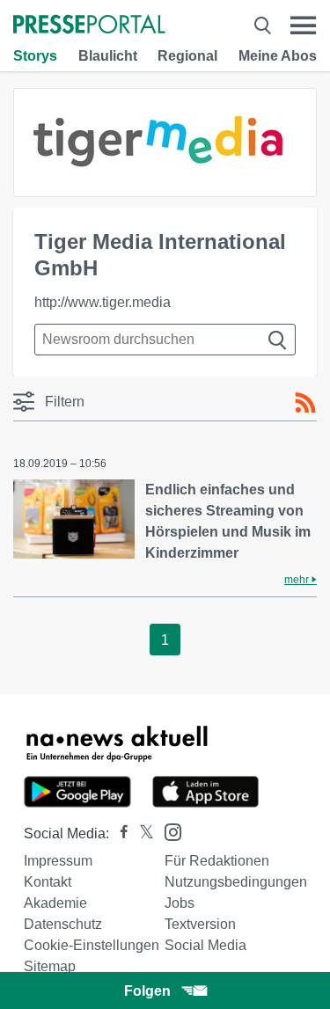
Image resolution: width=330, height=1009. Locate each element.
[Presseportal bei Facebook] (118, 833)
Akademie (55, 903)
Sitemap (50, 966)
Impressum (58, 860)
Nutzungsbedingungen (236, 881)
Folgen (147, 990)
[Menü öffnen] (303, 25)
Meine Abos (277, 55)
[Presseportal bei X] (141, 833)
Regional (187, 55)
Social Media (205, 945)
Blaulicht (107, 55)
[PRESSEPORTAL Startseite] (89, 26)
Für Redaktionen (217, 860)
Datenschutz (63, 924)
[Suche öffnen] (262, 25)
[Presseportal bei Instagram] (167, 830)
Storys (35, 55)
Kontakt (47, 881)
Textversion (200, 924)
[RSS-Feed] (305, 403)
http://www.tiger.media (102, 302)
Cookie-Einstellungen (91, 945)
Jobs (179, 903)
